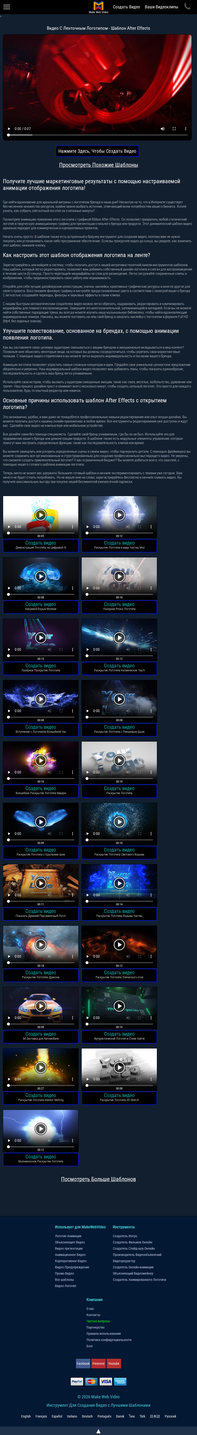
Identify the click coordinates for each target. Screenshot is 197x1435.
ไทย (132, 1416)
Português (104, 1416)
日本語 (155, 1416)
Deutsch (87, 1416)
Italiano (72, 1416)
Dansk (120, 1416)
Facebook (83, 1363)
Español (57, 1416)
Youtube (113, 1363)
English (26, 1416)
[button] (41, 518)
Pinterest (98, 1363)
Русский (170, 1416)
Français (41, 1416)
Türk (142, 1416)
